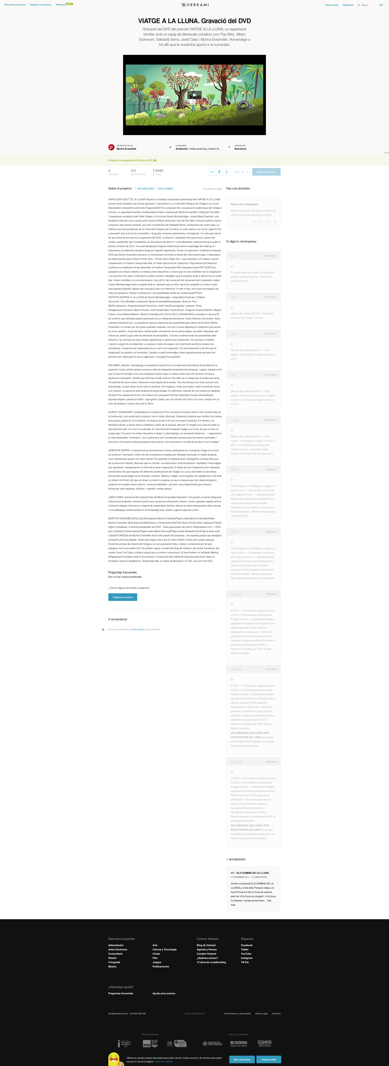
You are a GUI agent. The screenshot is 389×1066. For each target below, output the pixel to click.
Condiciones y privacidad (237, 1013)
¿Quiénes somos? (207, 958)
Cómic (156, 953)
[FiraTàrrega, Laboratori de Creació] (239, 1044)
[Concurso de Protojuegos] (212, 1044)
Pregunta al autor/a (123, 597)
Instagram (247, 958)
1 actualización (144, 188)
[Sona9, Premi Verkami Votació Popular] (265, 1044)
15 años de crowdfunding (211, 962)
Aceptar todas (269, 1059)
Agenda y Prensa (207, 949)
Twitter (245, 949)
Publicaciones (161, 966)
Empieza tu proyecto (40, 4)
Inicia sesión (331, 4)
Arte (155, 945)
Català (219, 188)
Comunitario (115, 953)
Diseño (112, 958)
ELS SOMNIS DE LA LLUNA (250, 873)
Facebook (247, 945)
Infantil (211, 148)
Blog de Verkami (206, 945)
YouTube (246, 953)
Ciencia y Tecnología (165, 949)
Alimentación (116, 945)
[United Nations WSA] (176, 1044)
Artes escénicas (198, 148)
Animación (182, 148)
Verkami (194, 5)
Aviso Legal (261, 1013)
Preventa (60, 4)
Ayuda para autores (164, 993)
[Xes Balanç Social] (150, 1044)
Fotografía (114, 962)
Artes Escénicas (117, 949)
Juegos (157, 962)
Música (220, 148)
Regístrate (348, 4)
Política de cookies (163, 1061)
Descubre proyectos (15, 4)
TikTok (245, 962)
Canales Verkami (206, 953)
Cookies (276, 1013)
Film (155, 958)
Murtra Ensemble (126, 148)
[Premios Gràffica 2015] (124, 1044)
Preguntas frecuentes (120, 993)
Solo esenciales (242, 1059)
